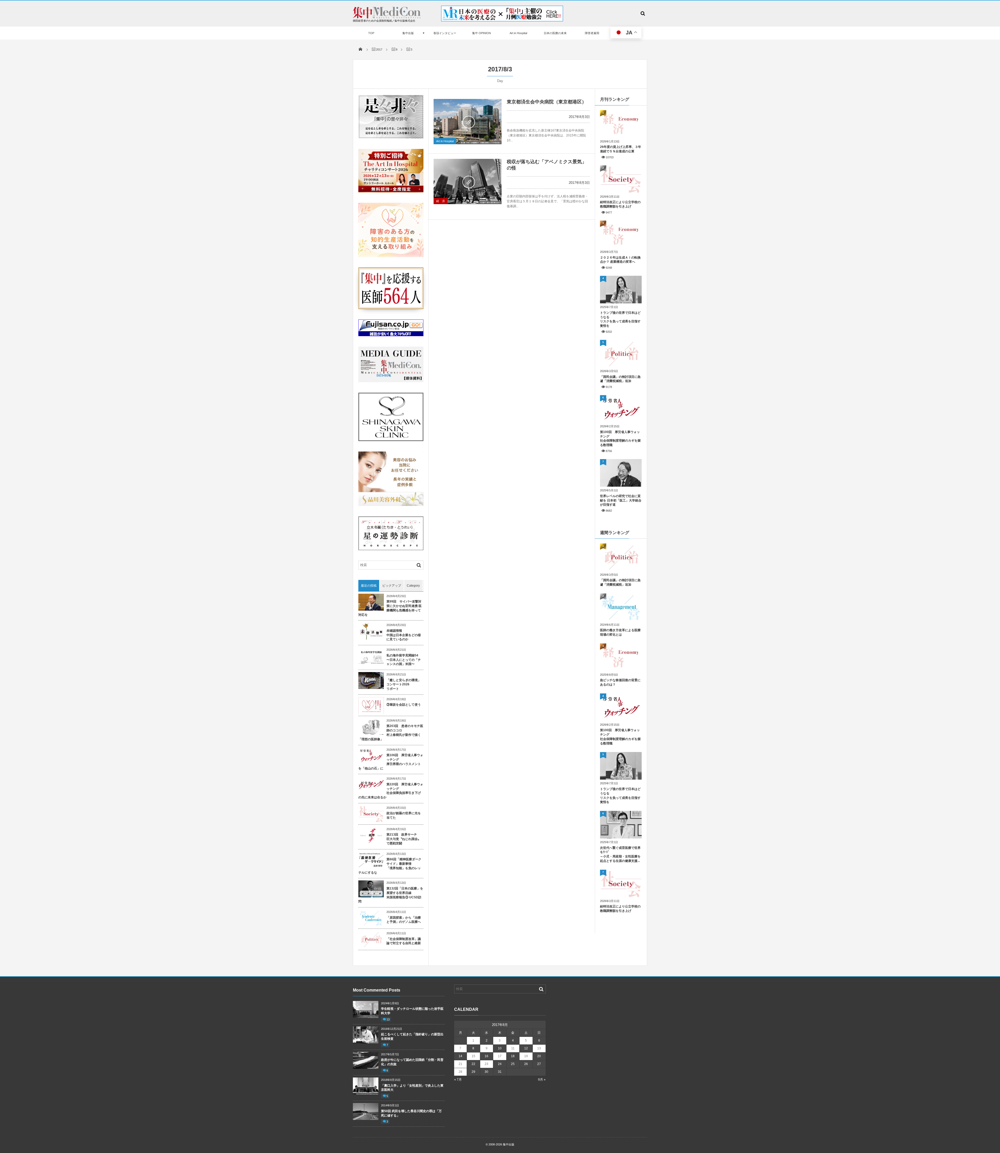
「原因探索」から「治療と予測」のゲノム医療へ (403, 920)
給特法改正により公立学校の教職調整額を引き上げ (620, 204)
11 (513, 1048)
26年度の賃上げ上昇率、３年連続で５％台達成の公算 (620, 149)
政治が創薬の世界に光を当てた (403, 815)
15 (473, 1056)
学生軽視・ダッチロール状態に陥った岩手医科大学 (412, 1011)
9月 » (542, 1079)
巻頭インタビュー (444, 33)
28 (460, 1072)
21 (460, 1064)
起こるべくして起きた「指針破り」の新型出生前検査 (412, 1036)
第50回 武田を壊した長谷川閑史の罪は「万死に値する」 (411, 1113)
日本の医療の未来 (555, 33)
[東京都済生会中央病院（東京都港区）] (468, 121)
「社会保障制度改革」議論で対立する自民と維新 (403, 941)
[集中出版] (387, 17)
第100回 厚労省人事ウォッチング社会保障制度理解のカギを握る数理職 (620, 438)
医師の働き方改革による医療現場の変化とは (620, 632)
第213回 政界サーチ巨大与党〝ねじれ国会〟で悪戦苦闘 (403, 839)
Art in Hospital (518, 33)
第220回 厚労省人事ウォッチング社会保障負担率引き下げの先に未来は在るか (390, 790)
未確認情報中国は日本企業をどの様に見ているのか (403, 635)
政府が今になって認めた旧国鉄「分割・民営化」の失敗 (412, 1062)
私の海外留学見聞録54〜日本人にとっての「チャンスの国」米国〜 (403, 660)
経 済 (440, 201)
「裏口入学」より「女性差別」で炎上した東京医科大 (412, 1088)
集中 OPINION (481, 33)
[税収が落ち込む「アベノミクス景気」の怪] (468, 181)
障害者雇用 (592, 33)
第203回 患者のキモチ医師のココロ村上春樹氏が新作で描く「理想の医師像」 (390, 732)
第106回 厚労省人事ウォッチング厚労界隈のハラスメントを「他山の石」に (390, 761)
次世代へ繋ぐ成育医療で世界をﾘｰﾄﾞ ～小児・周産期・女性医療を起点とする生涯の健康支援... (620, 854)
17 (500, 1056)
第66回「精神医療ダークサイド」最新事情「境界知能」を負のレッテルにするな (389, 865)
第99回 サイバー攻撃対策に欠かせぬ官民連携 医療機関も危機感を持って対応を (390, 608)
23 (486, 1064)
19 (526, 1056)
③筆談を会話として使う (403, 704)
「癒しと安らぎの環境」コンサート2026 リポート (403, 684)
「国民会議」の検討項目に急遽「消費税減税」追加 (620, 379)
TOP (371, 33)
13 (388, 1019)
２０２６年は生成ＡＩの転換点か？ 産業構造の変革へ (620, 260)
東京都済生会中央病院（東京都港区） (546, 101)
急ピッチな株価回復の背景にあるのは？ (620, 682)
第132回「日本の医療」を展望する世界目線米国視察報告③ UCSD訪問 (390, 895)
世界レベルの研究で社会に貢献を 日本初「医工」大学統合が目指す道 (620, 500)
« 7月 (458, 1079)
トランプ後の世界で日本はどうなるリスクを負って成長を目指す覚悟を (620, 319)
